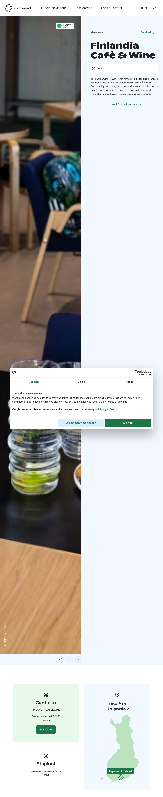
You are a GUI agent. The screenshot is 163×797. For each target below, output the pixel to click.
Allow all (128, 422)
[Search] (155, 8)
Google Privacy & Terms (102, 409)
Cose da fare (83, 8)
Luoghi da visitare (53, 8)
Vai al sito (46, 729)
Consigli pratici (111, 8)
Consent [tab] (34, 381)
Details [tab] (81, 381)
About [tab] (129, 381)
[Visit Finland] (18, 8)
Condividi (146, 32)
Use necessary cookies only (81, 422)
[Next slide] (78, 659)
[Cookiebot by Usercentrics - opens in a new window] (137, 372)
